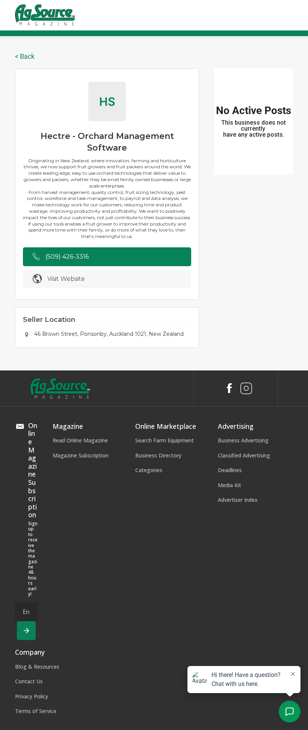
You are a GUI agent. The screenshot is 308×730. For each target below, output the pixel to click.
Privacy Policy (31, 696)
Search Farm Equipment (164, 440)
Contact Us (29, 681)
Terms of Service (35, 711)
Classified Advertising (244, 455)
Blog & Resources (37, 666)
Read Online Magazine (80, 440)
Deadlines (230, 470)
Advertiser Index (238, 499)
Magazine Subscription (81, 455)
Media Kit (229, 485)
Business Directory (158, 455)
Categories (148, 470)
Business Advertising (243, 440)
